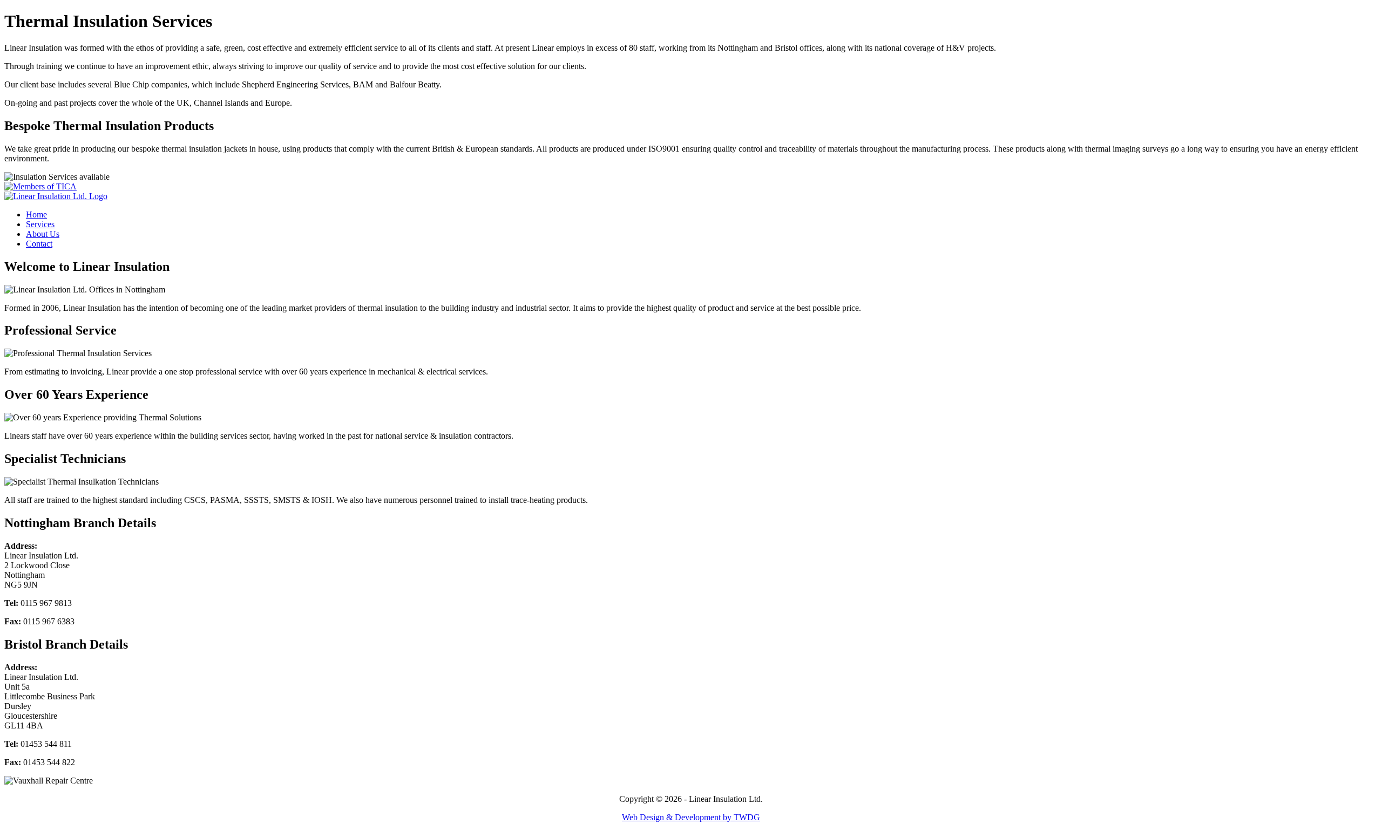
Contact (39, 243)
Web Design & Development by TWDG (691, 817)
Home (36, 214)
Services (40, 224)
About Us (42, 234)
